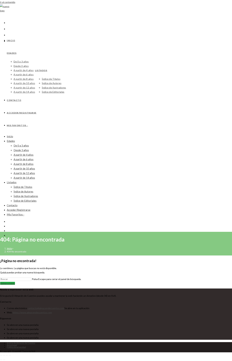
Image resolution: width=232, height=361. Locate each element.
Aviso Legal (12, 345)
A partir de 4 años (23, 154)
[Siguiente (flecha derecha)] (4, 359)
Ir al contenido (7, 2)
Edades (11, 140)
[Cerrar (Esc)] (10, 355)
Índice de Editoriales (25, 200)
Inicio (10, 136)
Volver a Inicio (7, 283)
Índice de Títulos (23, 186)
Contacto (12, 205)
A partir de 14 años (24, 177)
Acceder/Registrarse (18, 209)
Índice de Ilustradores (26, 196)
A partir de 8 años (23, 163)
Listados (11, 182)
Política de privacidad (16, 347)
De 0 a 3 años (21, 145)
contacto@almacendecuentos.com (46, 308)
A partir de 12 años (24, 173)
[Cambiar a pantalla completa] (4, 355)
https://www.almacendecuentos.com (32, 312)
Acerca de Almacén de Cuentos (21, 343)
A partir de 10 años (24, 168)
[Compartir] (7, 355)
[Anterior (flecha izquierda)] (1, 359)
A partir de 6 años (23, 159)
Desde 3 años (21, 150)
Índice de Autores (23, 191)
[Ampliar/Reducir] (1, 355)
